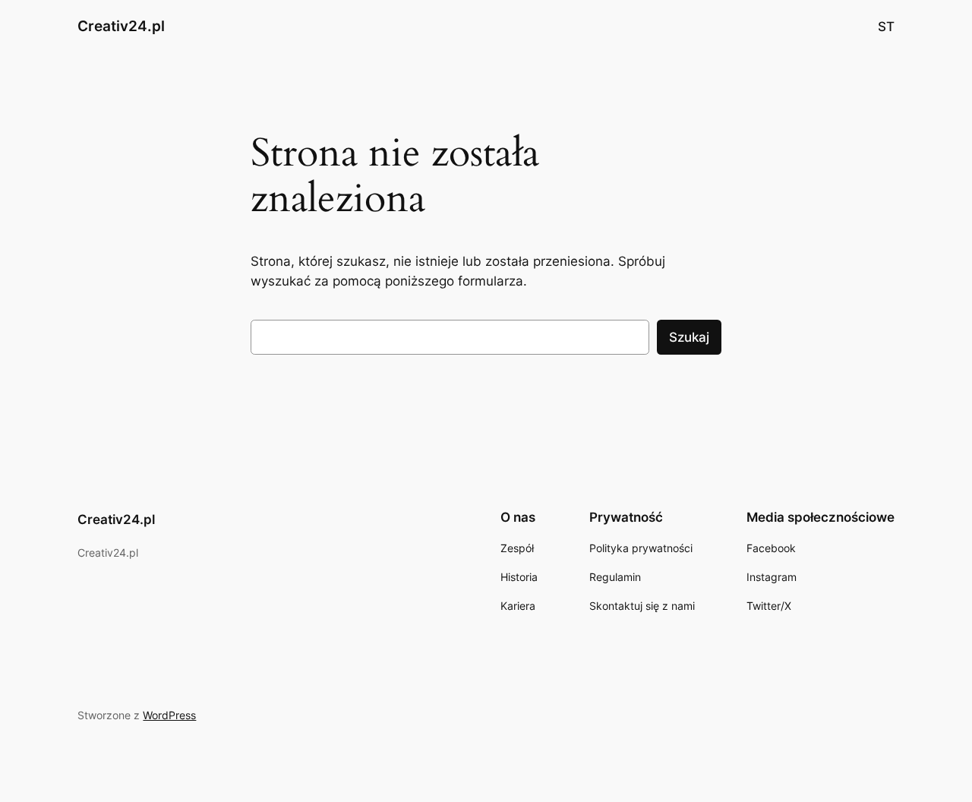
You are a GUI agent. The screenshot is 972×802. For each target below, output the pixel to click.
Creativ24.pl (121, 26)
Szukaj (689, 337)
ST (886, 26)
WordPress (169, 715)
